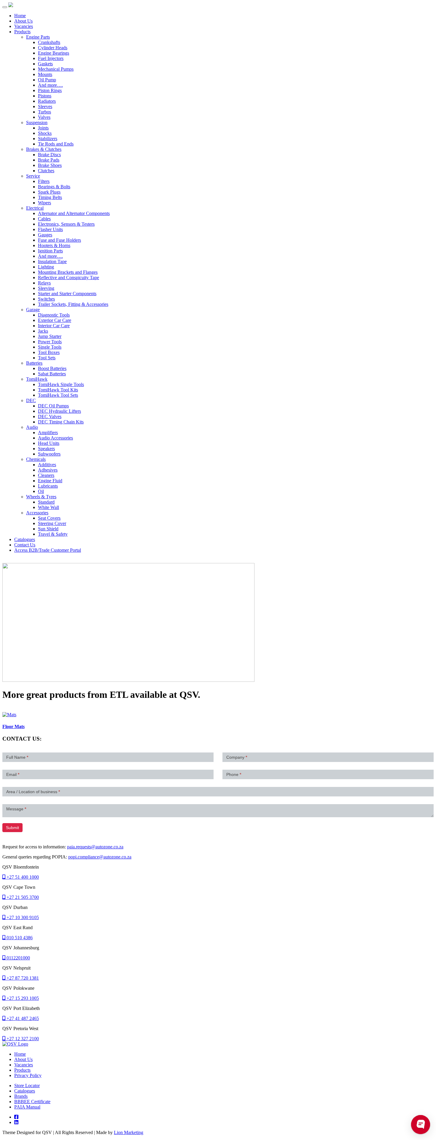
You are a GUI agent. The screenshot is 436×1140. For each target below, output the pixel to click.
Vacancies (23, 26)
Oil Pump (47, 79)
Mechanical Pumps (56, 69)
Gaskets (45, 63)
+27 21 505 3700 (22, 897)
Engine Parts (38, 36)
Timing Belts (50, 197)
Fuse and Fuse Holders (59, 240)
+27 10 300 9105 (22, 917)
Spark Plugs (49, 192)
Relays (44, 282)
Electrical (35, 208)
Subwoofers (49, 453)
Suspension (36, 122)
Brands (21, 1096)
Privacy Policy (28, 1075)
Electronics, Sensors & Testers (66, 224)
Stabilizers (47, 138)
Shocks (45, 133)
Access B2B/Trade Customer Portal (47, 550)
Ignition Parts (50, 250)
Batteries (34, 363)
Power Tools (50, 341)
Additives (47, 464)
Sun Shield (48, 528)
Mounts (45, 74)
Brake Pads (48, 159)
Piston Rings (50, 90)
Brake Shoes (50, 165)
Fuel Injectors (50, 58)
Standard (46, 502)
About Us (23, 20)
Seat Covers (49, 518)
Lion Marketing (128, 1132)
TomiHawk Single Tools (61, 384)
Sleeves (45, 106)
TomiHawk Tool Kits (58, 389)
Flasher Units (50, 229)
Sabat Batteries (52, 373)
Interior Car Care (54, 325)
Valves (44, 117)
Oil (41, 491)
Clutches (46, 170)
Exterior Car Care (54, 320)
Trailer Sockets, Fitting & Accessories (73, 304)
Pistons (44, 95)
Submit (12, 827)
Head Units (48, 443)
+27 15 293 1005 (22, 998)
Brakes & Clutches (43, 149)
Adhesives (48, 469)
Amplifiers (48, 432)
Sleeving (46, 288)
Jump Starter (49, 336)
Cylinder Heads (52, 47)
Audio (32, 427)
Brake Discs (49, 154)
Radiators (47, 101)
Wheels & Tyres (41, 496)
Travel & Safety (53, 534)
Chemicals (36, 459)
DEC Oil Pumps (53, 405)
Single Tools (49, 347)
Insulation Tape (52, 261)
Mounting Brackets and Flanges (68, 272)
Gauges (45, 234)
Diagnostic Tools (54, 314)
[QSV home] (15, 1043)
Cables (44, 218)
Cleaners (46, 475)
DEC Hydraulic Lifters (59, 411)
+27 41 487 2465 (22, 1018)
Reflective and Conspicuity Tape (68, 277)
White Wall (48, 507)
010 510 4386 (19, 937)
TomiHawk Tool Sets (58, 395)
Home (20, 15)
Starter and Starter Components (67, 293)
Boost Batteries (52, 368)
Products (22, 31)
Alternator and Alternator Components (74, 213)
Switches (46, 298)
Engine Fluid (50, 480)
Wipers (44, 202)
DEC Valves (49, 416)
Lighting (46, 266)
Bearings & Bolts (54, 186)
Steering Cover (52, 523)
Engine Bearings (53, 53)
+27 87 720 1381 (22, 978)
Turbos (44, 111)
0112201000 (17, 957)
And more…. (50, 85)
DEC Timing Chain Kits (61, 421)
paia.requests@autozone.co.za (95, 846)
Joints (43, 127)
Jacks (43, 330)
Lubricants (48, 485)
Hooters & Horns (54, 245)
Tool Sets (46, 357)
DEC (31, 400)
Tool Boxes (49, 352)
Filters (44, 181)
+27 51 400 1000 (22, 877)
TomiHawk (36, 379)
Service (33, 175)
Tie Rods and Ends (56, 143)
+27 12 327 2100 (22, 1038)
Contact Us (24, 544)
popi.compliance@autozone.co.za (99, 856)
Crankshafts (49, 42)
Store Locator (27, 1085)
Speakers (46, 448)
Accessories (37, 512)
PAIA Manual (27, 1106)
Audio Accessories (55, 437)
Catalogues (24, 539)
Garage (33, 309)
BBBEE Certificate (32, 1101)
